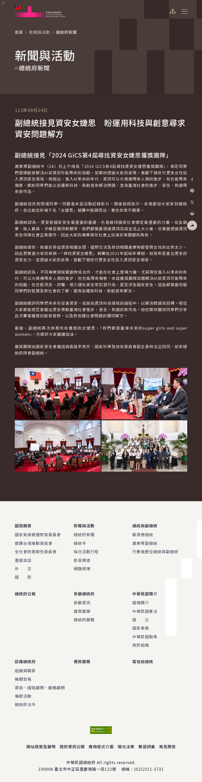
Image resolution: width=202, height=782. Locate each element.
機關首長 (23, 679)
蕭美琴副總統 (144, 543)
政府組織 (140, 645)
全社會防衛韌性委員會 (36, 551)
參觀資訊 (82, 602)
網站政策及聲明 (41, 746)
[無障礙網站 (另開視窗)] (101, 730)
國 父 (140, 619)
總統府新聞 (84, 534)
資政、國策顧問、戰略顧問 (40, 688)
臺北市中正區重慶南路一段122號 (85, 769)
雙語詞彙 (146, 746)
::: (3, 2)
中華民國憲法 (144, 611)
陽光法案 (126, 746)
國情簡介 (140, 602)
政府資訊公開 (72, 746)
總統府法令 (25, 704)
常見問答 (167, 746)
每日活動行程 (86, 551)
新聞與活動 (39, 32)
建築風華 (82, 611)
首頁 (19, 32)
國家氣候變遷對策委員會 (38, 534)
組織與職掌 (25, 671)
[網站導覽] (172, 11)
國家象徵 (140, 628)
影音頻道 (82, 560)
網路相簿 (82, 568)
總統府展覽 (84, 619)
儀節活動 (23, 696)
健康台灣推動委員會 (33, 543)
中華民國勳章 (144, 637)
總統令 (80, 543)
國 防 (23, 577)
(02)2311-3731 (149, 769)
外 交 (23, 568)
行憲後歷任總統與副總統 (155, 551)
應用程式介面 (101, 746)
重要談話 (23, 560)
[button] (192, 226)
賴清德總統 (142, 534)
